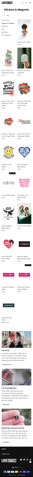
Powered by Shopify (21, 475)
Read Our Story (7, 364)
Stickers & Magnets (8, 23)
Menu (4, 449)
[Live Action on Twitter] (24, 459)
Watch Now (6, 404)
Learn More (6, 442)
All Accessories (6, 35)
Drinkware (5, 26)
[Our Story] (16, 339)
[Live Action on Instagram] (27, 459)
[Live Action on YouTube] (30, 462)
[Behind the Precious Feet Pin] (16, 417)
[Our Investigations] (16, 377)
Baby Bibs (5, 32)
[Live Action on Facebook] (21, 459)
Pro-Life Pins (5, 20)
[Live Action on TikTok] (30, 459)
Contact (6, 454)
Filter (7, 16)
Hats (3, 29)
